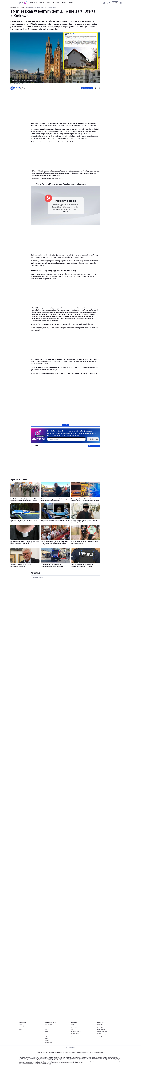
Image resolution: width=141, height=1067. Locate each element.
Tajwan (46, 1035)
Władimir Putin (100, 1027)
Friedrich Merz (100, 1036)
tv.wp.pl (20, 1027)
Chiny (72, 1029)
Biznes (71, 2)
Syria (46, 1033)
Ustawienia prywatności (96, 1052)
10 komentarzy (87, 88)
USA (46, 1036)
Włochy (46, 1031)
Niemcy (46, 1038)
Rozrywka (56, 2)
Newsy (72, 1024)
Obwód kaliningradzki (75, 1027)
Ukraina (46, 1026)
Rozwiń (65, 425)
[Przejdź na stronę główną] (21, 4)
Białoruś (46, 1040)
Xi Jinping (99, 1033)
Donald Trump (100, 1026)
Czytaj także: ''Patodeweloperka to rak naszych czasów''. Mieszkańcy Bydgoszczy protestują (64, 373)
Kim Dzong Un (100, 1024)
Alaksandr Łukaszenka (102, 1031)
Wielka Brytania (48, 1042)
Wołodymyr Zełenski (101, 1035)
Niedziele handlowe (75, 1026)
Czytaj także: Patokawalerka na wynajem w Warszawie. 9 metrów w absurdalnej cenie (62, 324)
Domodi (20, 1024)
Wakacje (73, 1036)
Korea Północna (48, 1024)
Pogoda (64, 2)
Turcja (46, 1027)
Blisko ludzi (33, 2)
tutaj (50, 1063)
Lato (72, 1035)
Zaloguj (115, 2)
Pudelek (20, 1029)
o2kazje (41, 2)
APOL (20, 87)
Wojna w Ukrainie (74, 1033)
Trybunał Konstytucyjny (76, 1031)
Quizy (48, 2)
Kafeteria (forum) (23, 1026)
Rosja (46, 1029)
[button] (109, 3)
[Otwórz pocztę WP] (104, 2)
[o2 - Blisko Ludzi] (27, 2)
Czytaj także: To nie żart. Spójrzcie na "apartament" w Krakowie (54, 142)
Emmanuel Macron (101, 1029)
